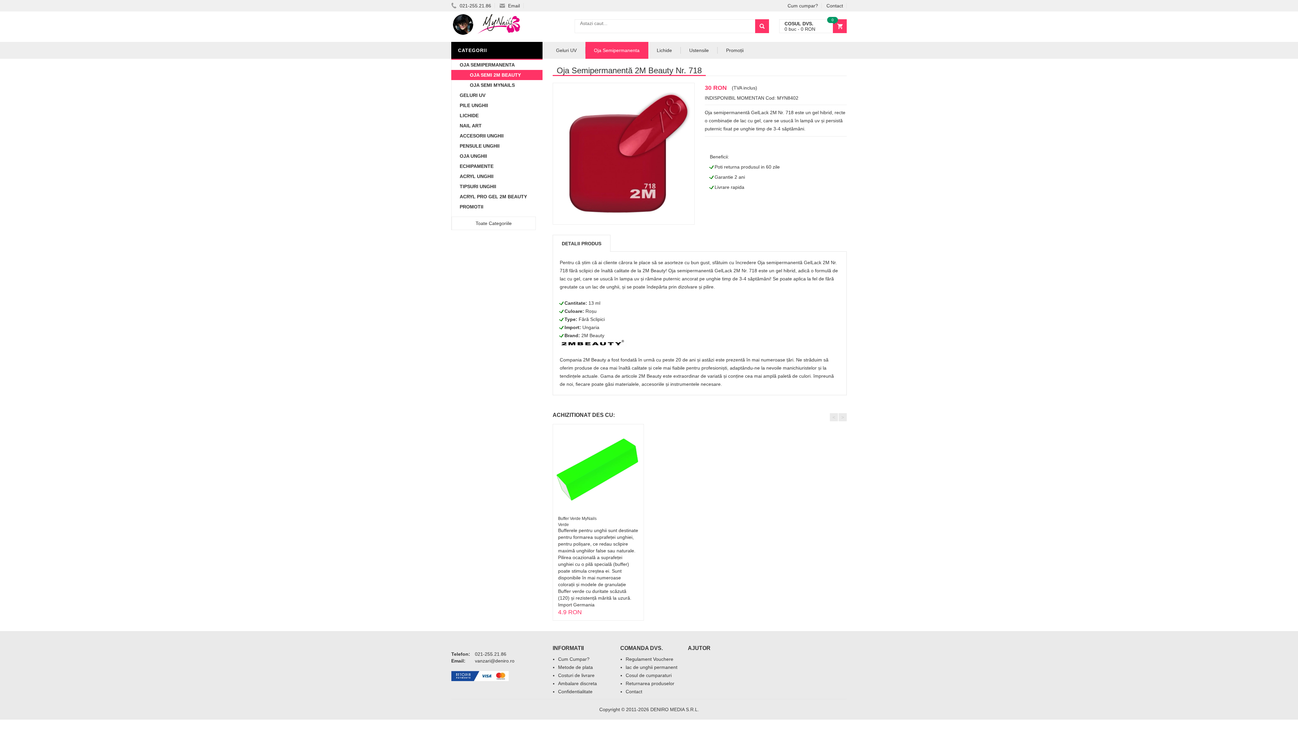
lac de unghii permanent (651, 667)
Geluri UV (472, 95)
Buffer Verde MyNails (577, 518)
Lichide (469, 115)
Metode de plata (575, 667)
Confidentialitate (575, 691)
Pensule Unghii (480, 146)
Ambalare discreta (577, 683)
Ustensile (699, 50)
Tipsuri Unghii (478, 186)
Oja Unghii (473, 156)
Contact (834, 5)
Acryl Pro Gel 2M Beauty (493, 196)
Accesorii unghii (482, 136)
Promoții (735, 50)
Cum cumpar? (803, 5)
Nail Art (471, 125)
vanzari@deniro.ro (494, 661)
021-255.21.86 (474, 5)
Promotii (471, 206)
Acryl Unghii (477, 176)
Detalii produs (581, 243)
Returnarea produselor (650, 683)
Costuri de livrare (576, 675)
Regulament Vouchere (649, 659)
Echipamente (477, 166)
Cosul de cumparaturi (649, 675)
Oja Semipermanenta (487, 65)
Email (513, 5)
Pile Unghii (474, 105)
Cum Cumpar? (574, 659)
